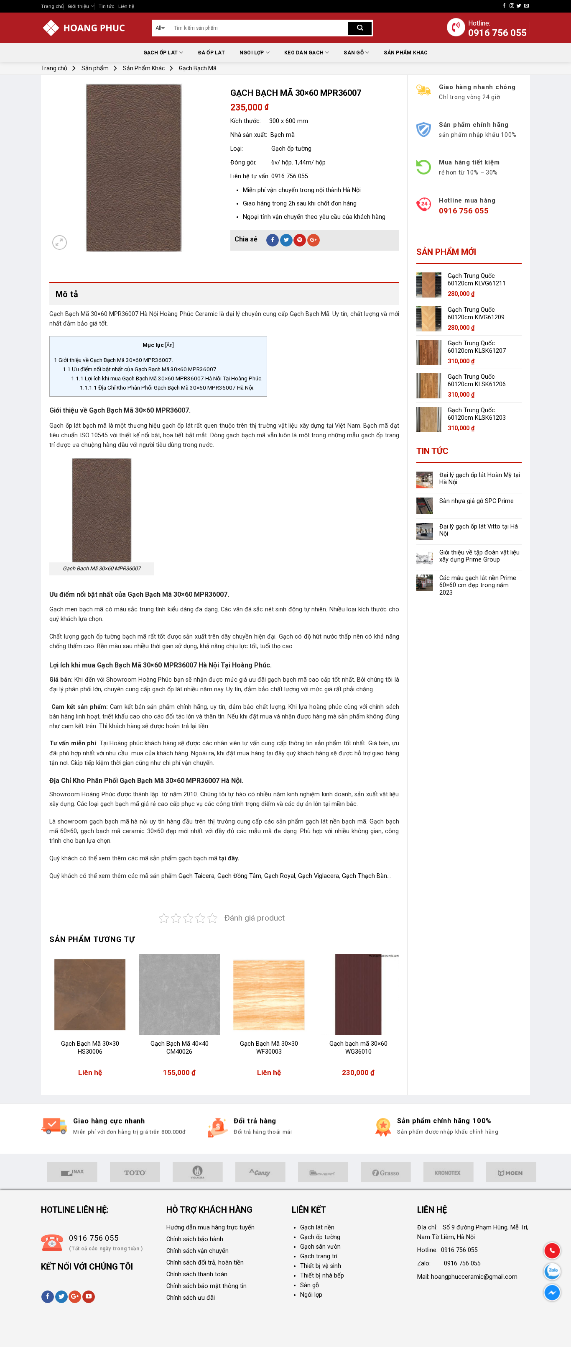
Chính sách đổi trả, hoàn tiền (205, 1262)
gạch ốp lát (177, 425)
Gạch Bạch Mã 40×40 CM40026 (179, 1048)
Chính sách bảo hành (194, 1239)
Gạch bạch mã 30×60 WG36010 (358, 1048)
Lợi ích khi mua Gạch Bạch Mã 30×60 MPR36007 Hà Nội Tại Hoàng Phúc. (167, 378)
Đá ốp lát (211, 53)
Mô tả (67, 294)
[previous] (49, 1019)
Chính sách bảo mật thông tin (206, 1286)
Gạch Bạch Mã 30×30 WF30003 (269, 1048)
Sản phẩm (95, 68)
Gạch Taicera (196, 876)
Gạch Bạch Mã (198, 68)
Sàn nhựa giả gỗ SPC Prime (476, 501)
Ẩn (169, 345)
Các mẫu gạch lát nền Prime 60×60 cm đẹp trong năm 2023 (477, 585)
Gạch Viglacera (318, 876)
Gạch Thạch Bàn (364, 876)
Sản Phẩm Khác (406, 53)
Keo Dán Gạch (304, 53)
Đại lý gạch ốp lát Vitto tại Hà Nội (478, 530)
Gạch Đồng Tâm (239, 876)
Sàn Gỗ (353, 53)
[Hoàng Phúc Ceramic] (90, 28)
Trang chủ (52, 6)
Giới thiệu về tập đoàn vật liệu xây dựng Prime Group (479, 556)
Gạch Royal (279, 876)
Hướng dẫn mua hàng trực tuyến (210, 1227)
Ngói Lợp (252, 53)
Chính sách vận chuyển (197, 1251)
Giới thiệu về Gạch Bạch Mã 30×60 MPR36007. (113, 360)
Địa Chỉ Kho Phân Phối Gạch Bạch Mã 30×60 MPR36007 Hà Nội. (167, 387)
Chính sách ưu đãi (190, 1297)
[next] (399, 1019)
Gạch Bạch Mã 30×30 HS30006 (90, 1048)
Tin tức (106, 6)
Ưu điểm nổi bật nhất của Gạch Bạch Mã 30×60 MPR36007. (140, 369)
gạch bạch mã (197, 858)
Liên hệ (126, 6)
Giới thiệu (78, 6)
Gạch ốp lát (160, 53)
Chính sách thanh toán (196, 1274)
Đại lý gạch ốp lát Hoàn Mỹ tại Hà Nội (479, 479)
